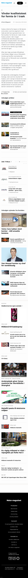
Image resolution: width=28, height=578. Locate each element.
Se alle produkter (14, 516)
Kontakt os (14, 542)
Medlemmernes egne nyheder (11, 306)
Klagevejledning (14, 529)
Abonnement (14, 508)
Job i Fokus (5, 162)
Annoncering (14, 514)
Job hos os (14, 544)
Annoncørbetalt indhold (14, 532)
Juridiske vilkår (14, 526)
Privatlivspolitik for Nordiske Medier (14, 524)
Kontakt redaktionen (14, 539)
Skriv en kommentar (21, 92)
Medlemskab (14, 511)
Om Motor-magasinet (14, 547)
